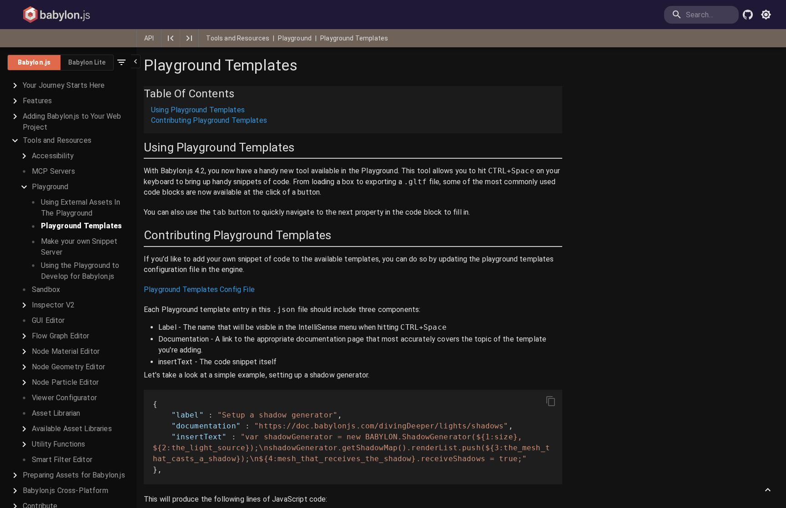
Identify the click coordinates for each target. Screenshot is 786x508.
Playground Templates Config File (199, 289)
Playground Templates (354, 38)
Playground (295, 38)
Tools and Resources (237, 38)
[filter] (121, 62)
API (149, 38)
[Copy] (551, 401)
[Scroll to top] (768, 490)
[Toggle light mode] (766, 14)
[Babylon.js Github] (748, 14)
